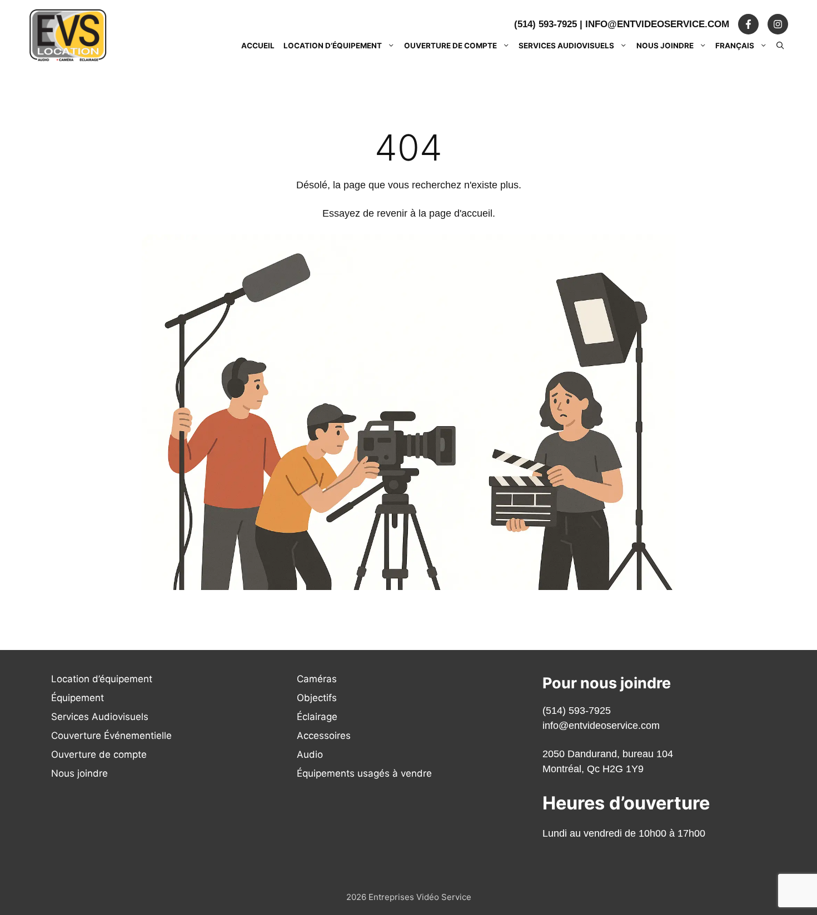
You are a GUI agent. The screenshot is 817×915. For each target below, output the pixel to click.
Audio (310, 754)
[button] (780, 45)
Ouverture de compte (450, 45)
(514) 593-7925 (545, 24)
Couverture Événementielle (111, 735)
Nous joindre (665, 45)
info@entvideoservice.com (657, 24)
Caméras (317, 678)
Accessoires (324, 735)
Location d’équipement (332, 45)
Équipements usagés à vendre (364, 773)
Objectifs (317, 697)
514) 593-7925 (578, 710)
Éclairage (317, 716)
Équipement (77, 697)
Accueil (258, 45)
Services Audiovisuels (566, 45)
